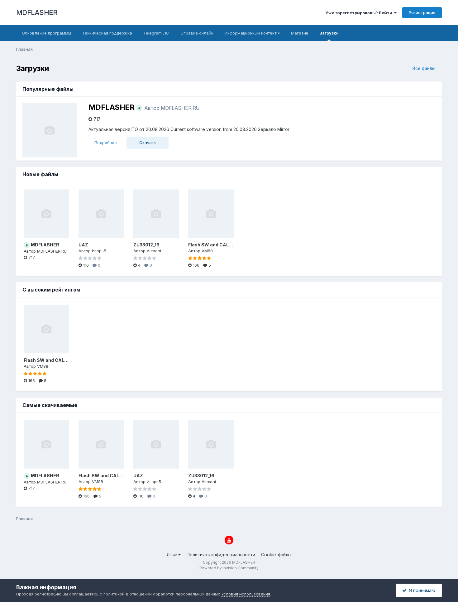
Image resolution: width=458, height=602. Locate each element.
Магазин (299, 32)
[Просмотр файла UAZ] (101, 213)
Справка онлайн (196, 32)
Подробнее (105, 142)
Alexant (154, 250)
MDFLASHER (37, 12)
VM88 (207, 250)
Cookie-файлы (276, 554)
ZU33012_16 (146, 244)
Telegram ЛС (156, 32)
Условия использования (245, 593)
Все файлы (424, 68)
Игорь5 (99, 250)
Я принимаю (421, 590)
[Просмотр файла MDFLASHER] (46, 213)
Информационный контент (251, 32)
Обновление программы (46, 32)
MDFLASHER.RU (180, 108)
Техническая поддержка (107, 32)
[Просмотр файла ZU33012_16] (156, 213)
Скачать (147, 142)
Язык (172, 554)
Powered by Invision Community (229, 568)
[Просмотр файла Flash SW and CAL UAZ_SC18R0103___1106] (211, 213)
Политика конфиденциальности (221, 554)
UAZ (83, 244)
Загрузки (329, 32)
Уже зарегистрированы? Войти (359, 12)
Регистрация (422, 12)
